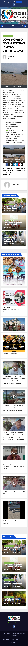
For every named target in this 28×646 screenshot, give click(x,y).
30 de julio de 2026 (10, 569)
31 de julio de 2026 (10, 552)
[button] (22, 26)
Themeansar (14, 635)
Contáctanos (17, 639)
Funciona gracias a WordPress (10, 633)
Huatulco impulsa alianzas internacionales (11, 601)
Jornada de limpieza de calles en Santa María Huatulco (14, 241)
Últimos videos (14, 642)
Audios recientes (10, 639)
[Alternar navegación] (13, 26)
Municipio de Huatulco (9, 204)
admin (12, 56)
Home (4, 639)
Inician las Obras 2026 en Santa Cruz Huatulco (13, 208)
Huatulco (23, 639)
